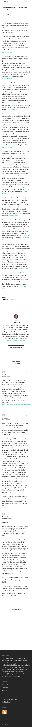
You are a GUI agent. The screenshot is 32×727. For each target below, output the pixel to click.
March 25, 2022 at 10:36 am (6, 518)
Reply (26, 415)
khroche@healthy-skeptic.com (15, 341)
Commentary (6, 685)
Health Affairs (6, 702)
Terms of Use (16, 676)
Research (4, 690)
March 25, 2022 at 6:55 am (6, 376)
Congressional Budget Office (10, 699)
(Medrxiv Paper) (7, 52)
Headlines (5, 688)
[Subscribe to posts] (4, 715)
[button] (29, 2)
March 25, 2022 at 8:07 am (6, 419)
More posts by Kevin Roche (16, 347)
